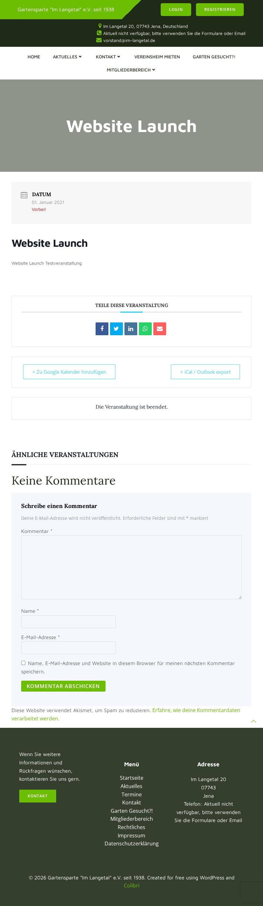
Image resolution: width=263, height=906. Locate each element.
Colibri (132, 885)
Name (30, 611)
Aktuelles (65, 56)
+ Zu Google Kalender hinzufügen (69, 372)
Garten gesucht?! (214, 56)
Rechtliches (131, 827)
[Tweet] (116, 328)
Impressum (131, 835)
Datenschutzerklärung (132, 843)
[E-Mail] (159, 328)
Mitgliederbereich (129, 69)
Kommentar (37, 531)
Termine (132, 794)
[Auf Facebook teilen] (102, 328)
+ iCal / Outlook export (205, 372)
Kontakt (106, 56)
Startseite (131, 777)
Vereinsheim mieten (157, 56)
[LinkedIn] (130, 328)
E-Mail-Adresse (40, 637)
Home (34, 56)
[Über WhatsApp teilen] (145, 328)
